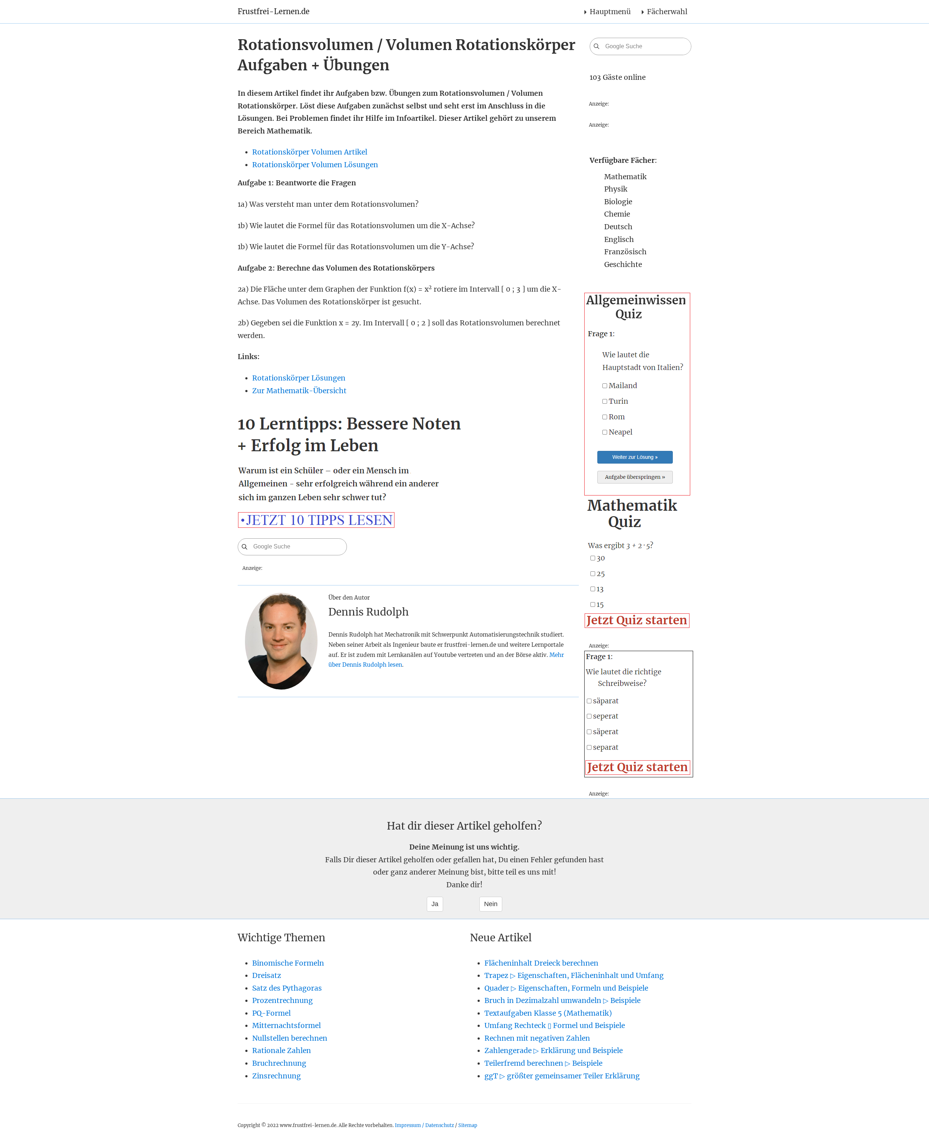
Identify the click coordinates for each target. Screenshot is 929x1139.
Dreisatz (266, 975)
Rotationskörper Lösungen (298, 378)
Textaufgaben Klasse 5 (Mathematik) (548, 1013)
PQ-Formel (271, 1013)
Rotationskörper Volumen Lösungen (315, 164)
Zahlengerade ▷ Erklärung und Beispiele (553, 1050)
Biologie (618, 201)
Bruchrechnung (279, 1063)
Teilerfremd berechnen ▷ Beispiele (543, 1063)
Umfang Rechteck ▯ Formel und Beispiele (554, 1025)
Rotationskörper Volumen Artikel (309, 152)
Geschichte (623, 264)
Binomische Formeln (288, 963)
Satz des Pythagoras (287, 988)
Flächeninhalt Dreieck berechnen (541, 963)
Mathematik (625, 176)
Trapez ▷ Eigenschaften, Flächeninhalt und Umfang (574, 975)
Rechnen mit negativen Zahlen (537, 1038)
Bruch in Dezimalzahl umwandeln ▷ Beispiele (562, 1000)
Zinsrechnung (276, 1076)
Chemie (617, 214)
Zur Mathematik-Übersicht (299, 390)
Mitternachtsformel (286, 1025)
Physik (615, 189)
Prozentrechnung (282, 1000)
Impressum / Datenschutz (424, 1125)
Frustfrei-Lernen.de (274, 11)
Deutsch (618, 226)
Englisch (619, 239)
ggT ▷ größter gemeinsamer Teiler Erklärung (562, 1076)
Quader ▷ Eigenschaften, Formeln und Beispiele (566, 988)
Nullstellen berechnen (289, 1038)
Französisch (625, 251)
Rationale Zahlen (281, 1050)
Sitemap (467, 1125)
